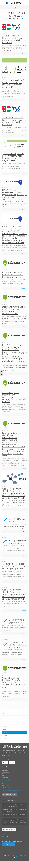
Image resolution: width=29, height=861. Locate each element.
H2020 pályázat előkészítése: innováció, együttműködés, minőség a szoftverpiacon (14, 193)
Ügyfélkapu (5, 735)
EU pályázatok (5, 732)
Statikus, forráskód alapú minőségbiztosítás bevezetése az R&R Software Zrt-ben (13, 310)
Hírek (4, 713)
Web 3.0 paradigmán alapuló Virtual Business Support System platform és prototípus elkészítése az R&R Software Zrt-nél (13, 493)
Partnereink (5, 723)
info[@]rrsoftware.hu (6, 780)
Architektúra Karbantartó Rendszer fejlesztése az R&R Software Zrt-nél (13, 274)
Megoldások (5, 719)
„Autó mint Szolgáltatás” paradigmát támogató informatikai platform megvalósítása (13, 83)
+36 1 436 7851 (7, 785)
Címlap (4, 710)
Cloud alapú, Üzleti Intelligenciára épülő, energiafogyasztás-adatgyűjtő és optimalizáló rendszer (14, 397)
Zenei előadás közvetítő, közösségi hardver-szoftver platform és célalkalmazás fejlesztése (14, 39)
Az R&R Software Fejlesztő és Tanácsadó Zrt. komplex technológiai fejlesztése (14, 566)
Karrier (4, 729)
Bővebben (24, 53)
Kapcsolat (5, 738)
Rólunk (4, 716)
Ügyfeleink (5, 726)
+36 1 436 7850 (7, 783)
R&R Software (9, 787)
